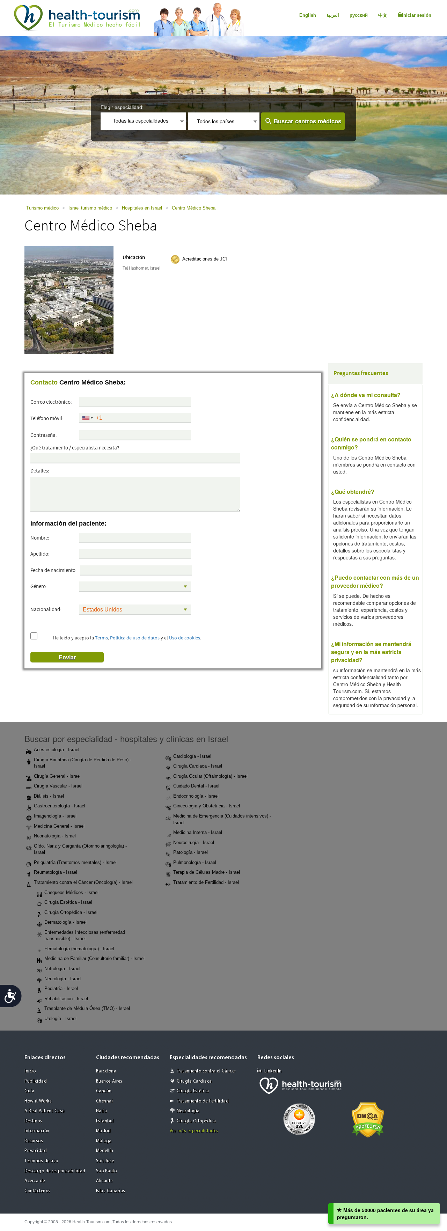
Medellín (104, 1151)
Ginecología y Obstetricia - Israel (206, 805)
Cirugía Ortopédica (196, 1121)
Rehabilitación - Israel (66, 998)
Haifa (101, 1111)
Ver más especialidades (194, 1131)
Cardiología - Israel (192, 756)
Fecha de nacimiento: (53, 570)
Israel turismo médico (90, 208)
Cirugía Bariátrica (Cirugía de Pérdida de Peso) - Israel (82, 763)
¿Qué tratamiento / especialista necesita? (74, 448)
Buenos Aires (109, 1081)
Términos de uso (41, 1161)
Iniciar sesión (416, 15)
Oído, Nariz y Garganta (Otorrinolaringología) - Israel (80, 849)
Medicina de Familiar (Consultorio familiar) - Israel (94, 958)
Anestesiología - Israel (56, 749)
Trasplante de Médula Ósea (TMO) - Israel (87, 1008)
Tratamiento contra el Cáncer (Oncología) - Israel (83, 882)
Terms (101, 638)
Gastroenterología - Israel (59, 805)
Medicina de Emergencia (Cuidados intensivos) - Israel (222, 819)
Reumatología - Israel (55, 872)
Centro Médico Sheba (193, 208)
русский (359, 15)
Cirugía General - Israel (57, 776)
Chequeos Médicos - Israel (71, 892)
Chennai (104, 1101)
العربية (333, 15)
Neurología (188, 1111)
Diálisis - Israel (49, 796)
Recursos (33, 1141)
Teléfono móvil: (47, 418)
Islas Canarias (110, 1191)
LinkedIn (273, 1071)
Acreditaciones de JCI (204, 259)
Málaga (104, 1141)
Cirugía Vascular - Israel (58, 786)
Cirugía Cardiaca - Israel (197, 766)
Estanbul (105, 1121)
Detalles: (39, 471)
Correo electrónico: (51, 402)
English (307, 15)
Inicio (30, 1071)
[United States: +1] (87, 418)
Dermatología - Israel (65, 922)
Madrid (103, 1131)
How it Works (38, 1101)
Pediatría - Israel (61, 988)
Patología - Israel (190, 852)
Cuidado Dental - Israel (196, 786)
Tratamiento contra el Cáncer (206, 1071)
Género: (38, 586)
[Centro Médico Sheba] (68, 299)
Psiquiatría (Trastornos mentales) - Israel (75, 862)
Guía (29, 1091)
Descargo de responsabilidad (55, 1171)
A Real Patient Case (44, 1111)
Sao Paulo (106, 1171)
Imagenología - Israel (55, 816)
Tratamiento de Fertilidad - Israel (206, 882)
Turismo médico (42, 208)
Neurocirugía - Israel (193, 842)
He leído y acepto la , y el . (127, 638)
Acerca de (34, 1181)
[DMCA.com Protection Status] (368, 1119)
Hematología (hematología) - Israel (79, 948)
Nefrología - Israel (62, 968)
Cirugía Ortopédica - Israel (70, 912)
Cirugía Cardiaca (194, 1081)
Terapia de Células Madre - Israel (206, 872)
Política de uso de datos (135, 638)
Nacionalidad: (45, 609)
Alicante (104, 1181)
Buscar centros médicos (307, 121)
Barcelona (106, 1071)
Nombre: (39, 538)
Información (37, 1131)
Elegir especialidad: (122, 107)
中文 (382, 15)
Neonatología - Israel (55, 835)
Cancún (104, 1091)
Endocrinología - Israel (196, 796)
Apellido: (40, 554)
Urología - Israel (60, 1018)
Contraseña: (43, 435)
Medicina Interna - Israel (197, 832)
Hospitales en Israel (142, 208)
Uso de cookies (184, 638)
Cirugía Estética (193, 1091)
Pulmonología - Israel (194, 862)
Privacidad (35, 1151)
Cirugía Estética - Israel (68, 902)
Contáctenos (37, 1191)
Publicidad (35, 1081)
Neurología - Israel (62, 978)
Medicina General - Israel (59, 826)
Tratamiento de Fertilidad (203, 1101)
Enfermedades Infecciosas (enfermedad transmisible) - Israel (84, 935)
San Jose (105, 1161)
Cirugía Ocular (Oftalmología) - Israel (210, 776)
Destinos (33, 1121)
